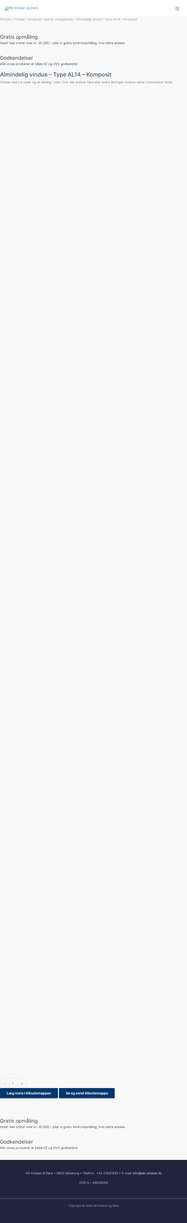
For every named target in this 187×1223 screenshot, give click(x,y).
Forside (5, 19)
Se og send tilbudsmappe (87, 1093)
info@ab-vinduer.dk (147, 1173)
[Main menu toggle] (177, 8)
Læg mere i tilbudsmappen (29, 1093)
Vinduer (19, 19)
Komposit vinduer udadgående (50, 19)
